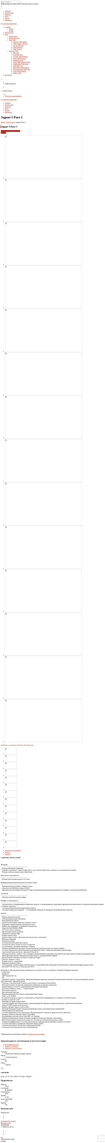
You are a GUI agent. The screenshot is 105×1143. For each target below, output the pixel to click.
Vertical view (13, 36)
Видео (7, 18)
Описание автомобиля (13, 850)
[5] (43, 351)
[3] (43, 264)
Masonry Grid (13, 51)
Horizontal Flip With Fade (21, 69)
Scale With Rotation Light (21, 62)
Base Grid (12, 40)
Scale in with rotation (20, 42)
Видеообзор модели (12, 1045)
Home (3, 122)
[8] (43, 481)
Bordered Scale (18, 60)
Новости (8, 15)
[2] (43, 221)
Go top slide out (18, 45)
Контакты (8, 20)
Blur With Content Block (21, 68)
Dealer (11, 29)
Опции (7, 852)
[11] (43, 611)
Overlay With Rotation (20, 56)
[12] (43, 655)
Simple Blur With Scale (20, 64)
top (2, 1137)
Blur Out (16, 53)
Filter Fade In (17, 49)
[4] (43, 308)
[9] (43, 525)
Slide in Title (17, 73)
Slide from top (17, 47)
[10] (43, 568)
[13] (43, 698)
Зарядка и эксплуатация (13, 1048)
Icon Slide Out (18, 55)
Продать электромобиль (13, 96)
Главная (7, 11)
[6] (43, 395)
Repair (11, 31)
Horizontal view (14, 38)
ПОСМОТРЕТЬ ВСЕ (8, 1121)
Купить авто (9, 13)
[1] (43, 742)
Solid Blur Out (18, 66)
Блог (6, 34)
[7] (43, 438)
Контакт (8, 854)
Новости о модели (11, 1046)
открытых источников (36, 1034)
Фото (7, 16)
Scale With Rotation (19, 58)
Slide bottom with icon (20, 44)
